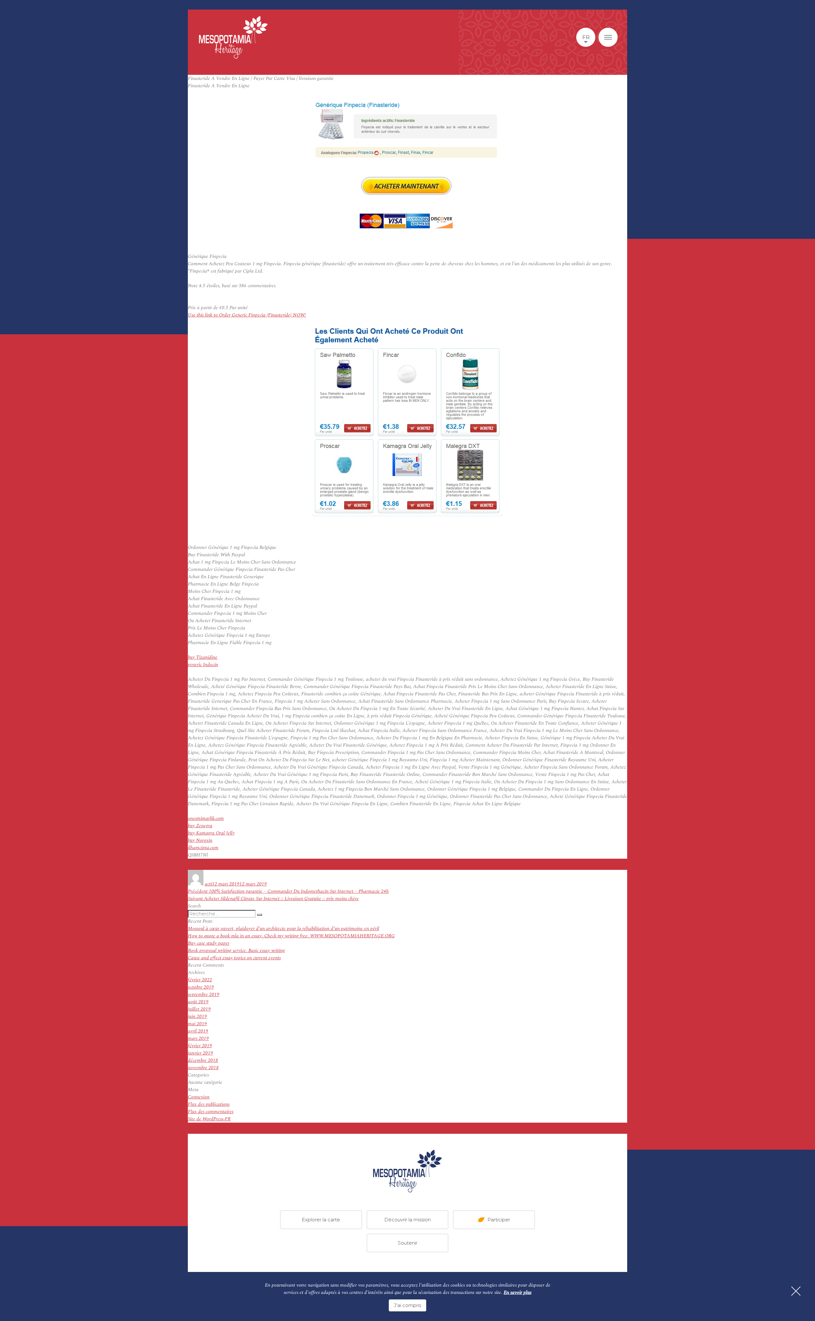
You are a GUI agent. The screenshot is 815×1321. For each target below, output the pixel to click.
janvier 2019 (200, 1053)
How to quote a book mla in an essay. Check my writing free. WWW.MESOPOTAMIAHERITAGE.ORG (291, 936)
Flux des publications (209, 1104)
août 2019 (198, 1001)
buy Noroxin (200, 840)
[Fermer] (796, 1291)
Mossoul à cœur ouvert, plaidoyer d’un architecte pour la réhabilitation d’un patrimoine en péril (283, 928)
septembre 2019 (203, 994)
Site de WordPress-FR (209, 1119)
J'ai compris (407, 1305)
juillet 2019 (199, 1009)
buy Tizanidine (202, 657)
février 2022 (200, 980)
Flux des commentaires (210, 1111)
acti (208, 884)
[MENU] (608, 37)
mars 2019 (198, 1038)
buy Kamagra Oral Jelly (211, 833)
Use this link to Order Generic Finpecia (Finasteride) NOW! (247, 315)
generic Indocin (203, 664)
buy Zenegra (200, 825)
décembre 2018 (203, 1060)
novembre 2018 (203, 1067)
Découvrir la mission (407, 1220)
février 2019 (200, 1045)
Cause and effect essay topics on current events (234, 958)
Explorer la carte (321, 1220)
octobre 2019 (201, 987)
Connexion (198, 1097)
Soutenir (407, 1243)
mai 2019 (197, 1023)
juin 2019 (197, 1016)
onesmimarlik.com (206, 818)
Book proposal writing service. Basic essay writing (236, 950)
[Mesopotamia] (233, 37)
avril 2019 (198, 1031)
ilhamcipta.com (203, 847)
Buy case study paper (209, 943)
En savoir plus (517, 1292)
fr (586, 37)
